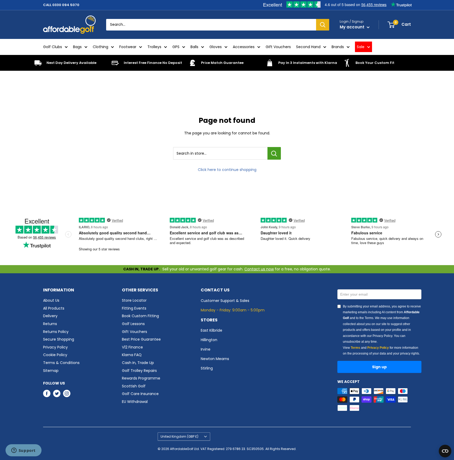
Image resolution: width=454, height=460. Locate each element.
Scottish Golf (134, 386)
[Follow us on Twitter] (56, 393)
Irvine (205, 349)
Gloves (215, 46)
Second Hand (308, 46)
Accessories (244, 46)
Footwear (127, 46)
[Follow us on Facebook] (46, 393)
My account (352, 27)
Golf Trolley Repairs (139, 370)
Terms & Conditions (61, 362)
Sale (360, 46)
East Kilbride (211, 330)
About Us (51, 300)
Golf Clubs (52, 46)
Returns (50, 323)
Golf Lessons (133, 323)
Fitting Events (134, 308)
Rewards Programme (141, 378)
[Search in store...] (274, 153)
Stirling (207, 368)
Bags (77, 46)
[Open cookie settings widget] (445, 451)
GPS (175, 46)
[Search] (322, 25)
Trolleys (154, 46)
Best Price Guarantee (141, 339)
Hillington (209, 339)
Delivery (50, 316)
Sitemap (51, 370)
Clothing (100, 46)
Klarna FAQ (132, 354)
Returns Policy (56, 331)
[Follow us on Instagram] (66, 393)
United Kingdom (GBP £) (179, 436)
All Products (53, 308)
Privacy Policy (55, 347)
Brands (338, 46)
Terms (355, 348)
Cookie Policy (55, 354)
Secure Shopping (58, 339)
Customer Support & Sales (225, 300)
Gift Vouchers (278, 46)
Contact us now (259, 269)
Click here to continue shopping (227, 169)
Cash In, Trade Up (138, 362)
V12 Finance (132, 347)
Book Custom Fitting (140, 316)
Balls (194, 46)
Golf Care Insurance (140, 393)
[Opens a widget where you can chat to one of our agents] (23, 450)
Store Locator (134, 300)
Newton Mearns (215, 358)
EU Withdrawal (135, 401)
